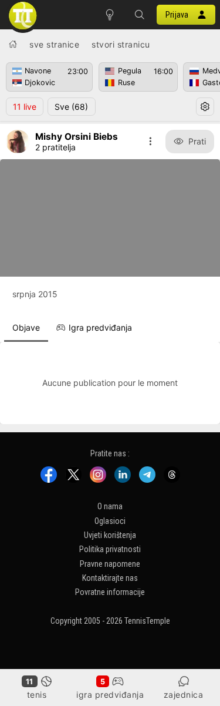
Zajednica (184, 695)
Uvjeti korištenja (110, 535)
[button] (139, 15)
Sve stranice (54, 44)
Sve (71, 107)
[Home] (13, 44)
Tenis (37, 695)
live (24, 107)
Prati (197, 141)
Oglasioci (110, 520)
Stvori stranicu (121, 44)
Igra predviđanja (110, 695)
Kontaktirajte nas (110, 578)
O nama (110, 506)
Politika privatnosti (110, 549)
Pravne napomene (110, 563)
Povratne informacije (110, 592)
